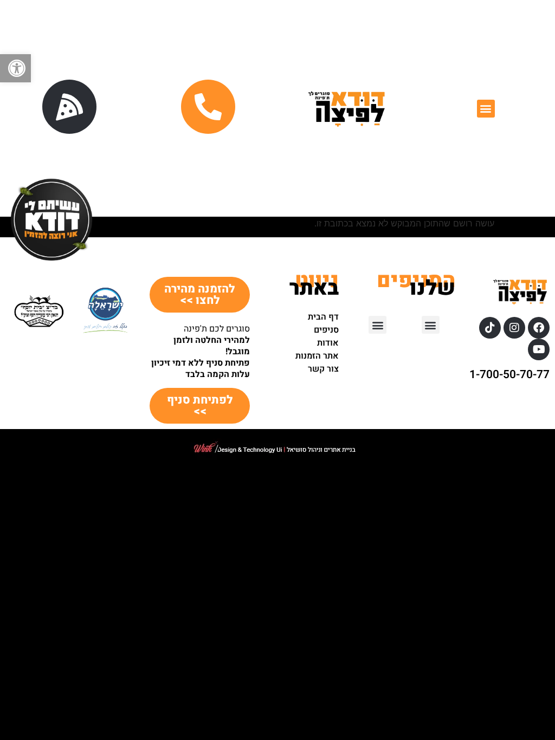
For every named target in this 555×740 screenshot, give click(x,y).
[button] (15, 68)
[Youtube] (539, 349)
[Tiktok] (490, 328)
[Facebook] (539, 328)
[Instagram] (514, 328)
